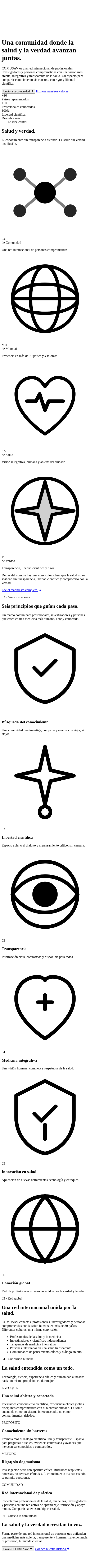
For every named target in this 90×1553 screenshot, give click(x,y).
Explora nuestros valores (52, 91)
